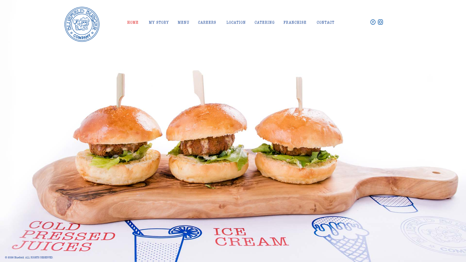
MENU (183, 22)
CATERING (265, 22)
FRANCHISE (295, 22)
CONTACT (325, 22)
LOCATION (236, 22)
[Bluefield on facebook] (373, 22)
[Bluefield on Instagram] (380, 22)
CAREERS (207, 22)
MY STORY (159, 22)
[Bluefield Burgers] (82, 40)
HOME (133, 22)
